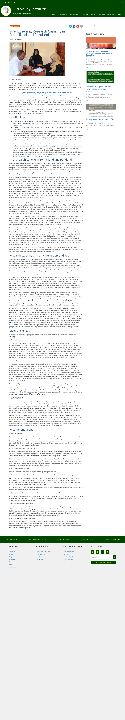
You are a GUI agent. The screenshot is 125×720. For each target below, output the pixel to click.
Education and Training (106, 15)
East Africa (40, 559)
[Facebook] (2, 2)
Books (65, 562)
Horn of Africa (14, 26)
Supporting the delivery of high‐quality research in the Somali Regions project (46, 93)
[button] (122, 2)
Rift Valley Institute (29, 8)
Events (93, 15)
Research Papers (68, 559)
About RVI (12, 551)
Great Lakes (40, 557)
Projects (62, 15)
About (53, 15)
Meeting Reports (68, 557)
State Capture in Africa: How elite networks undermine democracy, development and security (98, 88)
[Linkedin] (11, 2)
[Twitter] (5, 2)
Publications (74, 15)
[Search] (114, 557)
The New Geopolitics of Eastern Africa (100, 119)
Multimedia (84, 15)
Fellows (11, 554)
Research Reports (69, 551)
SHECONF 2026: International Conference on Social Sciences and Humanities (99, 53)
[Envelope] (14, 2)
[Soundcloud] (8, 2)
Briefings (66, 554)
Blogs (11, 39)
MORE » (87, 67)
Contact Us (12, 567)
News (119, 15)
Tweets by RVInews (92, 26)
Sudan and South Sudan (44, 551)
